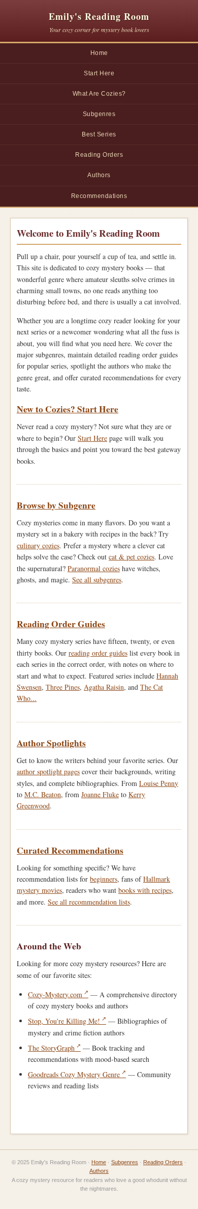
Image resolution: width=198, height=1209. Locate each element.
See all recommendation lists (89, 902)
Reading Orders (99, 154)
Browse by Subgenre (56, 505)
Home (99, 53)
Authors (99, 175)
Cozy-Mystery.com (55, 994)
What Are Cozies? (99, 93)
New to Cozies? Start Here (67, 408)
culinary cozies (38, 545)
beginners (103, 879)
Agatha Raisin (104, 687)
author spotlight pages (48, 771)
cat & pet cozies (131, 556)
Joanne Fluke (100, 794)
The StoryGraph (51, 1048)
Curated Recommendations (70, 850)
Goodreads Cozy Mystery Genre (74, 1074)
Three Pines (63, 687)
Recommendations (99, 196)
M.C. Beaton (42, 794)
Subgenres (99, 114)
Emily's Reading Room (99, 16)
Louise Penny (158, 783)
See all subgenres (96, 579)
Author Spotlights (51, 742)
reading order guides (98, 653)
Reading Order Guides (61, 623)
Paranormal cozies (94, 568)
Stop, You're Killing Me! (64, 1021)
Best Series (99, 134)
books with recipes (145, 890)
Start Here (99, 73)
